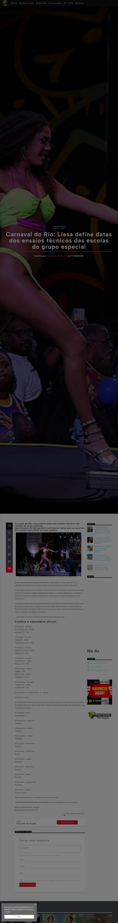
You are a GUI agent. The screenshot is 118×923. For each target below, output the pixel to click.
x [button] (35, 904)
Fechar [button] (19, 917)
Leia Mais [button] (7, 912)
